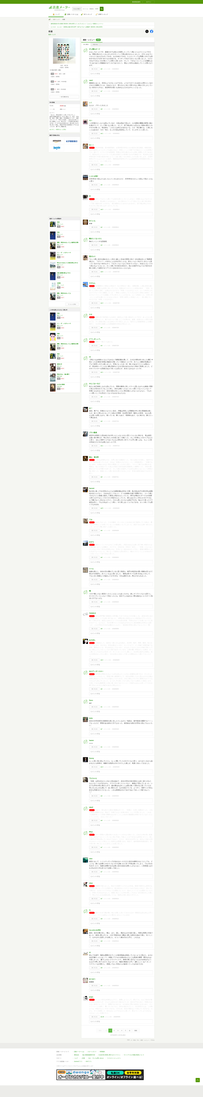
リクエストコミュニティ (114, 1058)
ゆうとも (92, 221)
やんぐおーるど (94, 383)
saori (91, 80)
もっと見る (73, 304)
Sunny (91, 758)
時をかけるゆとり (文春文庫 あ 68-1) (67, 263)
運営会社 (76, 1055)
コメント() (106, 69)
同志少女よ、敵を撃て (63, 374)
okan (91, 883)
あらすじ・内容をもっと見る (58, 129)
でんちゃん (93, 778)
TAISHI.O (92, 613)
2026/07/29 (115, 327)
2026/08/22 (116, 133)
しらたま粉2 (93, 176)
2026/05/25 (116, 767)
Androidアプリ (78, 1061)
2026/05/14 (115, 898)
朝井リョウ (60, 234)
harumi (91, 488)
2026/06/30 (116, 508)
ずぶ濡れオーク (94, 49)
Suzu (91, 700)
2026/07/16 (115, 421)
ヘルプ (76, 1058)
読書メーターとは (79, 1051)
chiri (90, 859)
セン (90, 120)
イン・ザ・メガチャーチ (64, 252)
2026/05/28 (115, 729)
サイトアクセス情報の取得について (134, 1055)
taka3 (91, 807)
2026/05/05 (117, 1016)
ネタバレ (95, 44)
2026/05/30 (115, 706)
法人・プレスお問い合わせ (96, 1058)
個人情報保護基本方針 (88, 1055)
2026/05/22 (115, 847)
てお (90, 519)
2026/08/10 (115, 245)
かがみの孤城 (61, 384)
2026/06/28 (115, 530)
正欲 (58, 232)
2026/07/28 (116, 372)
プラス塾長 (93, 432)
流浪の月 (59, 364)
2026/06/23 (115, 579)
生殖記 (59, 283)
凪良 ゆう (59, 366)
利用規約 (102, 1051)
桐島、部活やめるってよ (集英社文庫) (67, 242)
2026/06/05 (116, 660)
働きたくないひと (95, 238)
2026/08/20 (116, 164)
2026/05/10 (115, 967)
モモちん (92, 283)
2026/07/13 (116, 445)
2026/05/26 (115, 747)
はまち (91, 542)
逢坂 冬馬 (59, 376)
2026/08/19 (115, 184)
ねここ (91, 145)
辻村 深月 (59, 386)
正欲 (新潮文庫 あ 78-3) (63, 273)
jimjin (91, 997)
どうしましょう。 (95, 339)
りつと (91, 569)
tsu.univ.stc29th (95, 930)
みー (90, 408)
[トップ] (49, 19)
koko (91, 718)
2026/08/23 (115, 69)
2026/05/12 (115, 918)
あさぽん (92, 640)
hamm (91, 740)
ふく (90, 102)
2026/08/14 (116, 209)
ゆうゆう (92, 979)
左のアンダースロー (96, 671)
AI (90, 357)
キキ (90, 314)
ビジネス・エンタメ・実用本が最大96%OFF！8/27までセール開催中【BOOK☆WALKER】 (77, 27)
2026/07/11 (115, 477)
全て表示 (85, 44)
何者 (58, 222)
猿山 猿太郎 (94, 457)
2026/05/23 (115, 820)
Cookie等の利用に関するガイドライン (109, 1055)
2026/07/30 (116, 271)
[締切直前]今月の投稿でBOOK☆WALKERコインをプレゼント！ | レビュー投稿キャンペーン (77, 23)
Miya (91, 832)
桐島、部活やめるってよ (64, 293)
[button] (102, 9)
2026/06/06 (115, 628)
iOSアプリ (89, 1061)
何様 (58, 333)
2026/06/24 (115, 557)
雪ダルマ (92, 256)
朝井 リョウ (56, 19)
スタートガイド (92, 1051)
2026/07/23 (115, 396)
